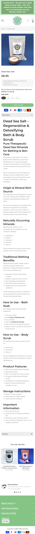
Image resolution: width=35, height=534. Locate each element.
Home (3, 28)
